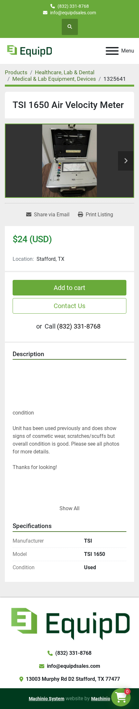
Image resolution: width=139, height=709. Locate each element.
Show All (69, 508)
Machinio (100, 698)
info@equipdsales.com (73, 12)
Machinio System (46, 698)
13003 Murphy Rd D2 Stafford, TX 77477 (73, 679)
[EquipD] (69, 623)
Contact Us (69, 306)
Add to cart (69, 288)
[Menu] (112, 51)
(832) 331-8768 (73, 6)
